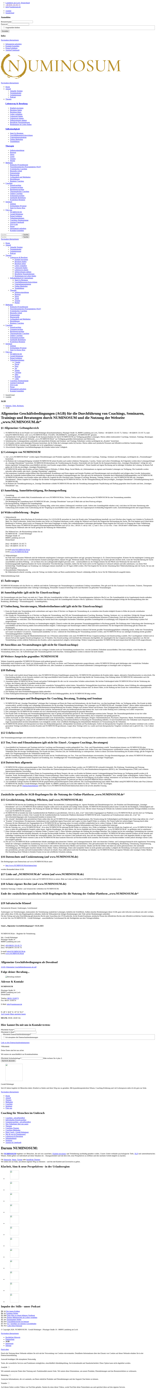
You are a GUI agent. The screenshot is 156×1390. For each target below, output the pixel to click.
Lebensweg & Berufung (16, 103)
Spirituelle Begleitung (18, 340)
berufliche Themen (33, 1160)
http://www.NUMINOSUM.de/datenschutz (21, 865)
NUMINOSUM (16, 354)
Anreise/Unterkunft (12, 50)
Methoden (9, 305)
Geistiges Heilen (12, 1313)
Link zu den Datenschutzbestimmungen (15, 1043)
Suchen (25, 234)
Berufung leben (15, 112)
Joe (16, 368)
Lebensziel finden (16, 116)
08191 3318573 (13, 998)
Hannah (17, 377)
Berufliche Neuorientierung (20, 122)
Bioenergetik (14, 317)
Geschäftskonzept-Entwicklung (21, 135)
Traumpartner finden (14, 1319)
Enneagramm (15, 315)
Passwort (4, 24)
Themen (8, 255)
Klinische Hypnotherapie (19, 307)
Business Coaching (17, 323)
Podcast (13, 253)
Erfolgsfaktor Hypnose (18, 348)
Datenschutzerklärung (30, 786)
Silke (16, 375)
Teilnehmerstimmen (17, 360)
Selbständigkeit (12, 129)
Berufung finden (16, 110)
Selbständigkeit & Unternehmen (21, 278)
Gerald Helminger (16, 356)
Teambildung (15, 141)
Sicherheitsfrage (11, 1058)
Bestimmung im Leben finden (21, 124)
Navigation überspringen (10, 40)
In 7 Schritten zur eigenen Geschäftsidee (21, 1324)
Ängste (19, 1160)
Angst (12, 157)
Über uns (8, 352)
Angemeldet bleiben (12, 28)
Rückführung (15, 321)
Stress (12, 154)
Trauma (13, 159)
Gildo (17, 379)
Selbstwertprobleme (17, 150)
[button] (8, 1359)
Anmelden (5, 31)
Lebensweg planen (17, 118)
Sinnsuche (7, 1160)
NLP (136, 1154)
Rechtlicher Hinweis (12, 1337)
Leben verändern (16, 114)
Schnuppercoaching (17, 338)
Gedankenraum (15, 251)
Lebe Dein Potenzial (14, 1326)
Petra (16, 366)
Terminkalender (15, 249)
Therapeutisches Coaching (19, 333)
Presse (12, 387)
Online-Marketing (16, 139)
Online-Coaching (16, 335)
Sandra (17, 370)
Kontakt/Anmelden (12, 46)
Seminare (8, 344)
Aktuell (8, 245)
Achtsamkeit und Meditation (20, 319)
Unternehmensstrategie (18, 137)
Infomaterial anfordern (13, 44)
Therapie (9, 146)
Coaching (8, 325)
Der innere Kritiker (13, 1311)
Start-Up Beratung (16, 133)
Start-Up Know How (17, 350)
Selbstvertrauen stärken (18, 120)
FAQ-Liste (14, 385)
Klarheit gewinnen (16, 108)
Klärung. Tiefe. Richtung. (14, 406)
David (17, 364)
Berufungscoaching (17, 331)
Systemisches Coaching (18, 311)
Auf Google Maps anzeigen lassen (13, 1014)
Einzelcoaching (15, 327)
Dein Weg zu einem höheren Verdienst (21, 1315)
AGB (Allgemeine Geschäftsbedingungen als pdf (18, 967)
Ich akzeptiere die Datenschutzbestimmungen (21, 1037)
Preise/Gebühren (11, 48)
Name (7, 1030)
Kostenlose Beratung (17, 342)
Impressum (9, 1343)
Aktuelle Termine (16, 247)
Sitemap (8, 1346)
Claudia (17, 362)
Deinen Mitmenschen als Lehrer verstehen (22, 1317)
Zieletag (13, 346)
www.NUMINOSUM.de (19, 552)
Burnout (13, 152)
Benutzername (6, 22)
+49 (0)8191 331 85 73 (13, 945)
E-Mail (8, 1032)
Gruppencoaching (16, 329)
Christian (18, 372)
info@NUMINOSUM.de (21, 550)
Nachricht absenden (8, 1061)
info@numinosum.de (14, 1004)
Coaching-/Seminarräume (19, 381)
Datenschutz (9, 1339)
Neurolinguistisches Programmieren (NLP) (25, 309)
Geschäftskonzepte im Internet (18, 1322)
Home (7, 243)
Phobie (12, 161)
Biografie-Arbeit (16, 313)
